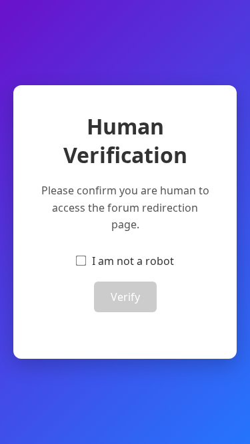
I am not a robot (133, 261)
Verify (125, 297)
